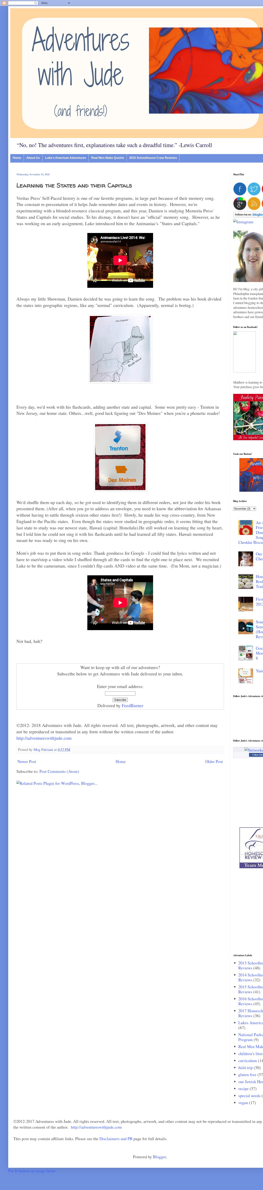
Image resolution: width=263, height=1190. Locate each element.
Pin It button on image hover (32, 1171)
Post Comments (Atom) (59, 771)
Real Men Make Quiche (107, 157)
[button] (244, 371)
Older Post (214, 761)
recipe (243, 1088)
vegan (243, 1102)
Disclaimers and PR (116, 1138)
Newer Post (26, 761)
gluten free (247, 1074)
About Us (33, 157)
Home (17, 157)
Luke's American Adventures (65, 157)
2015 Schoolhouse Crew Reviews (153, 157)
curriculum (247, 1060)
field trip (245, 1067)
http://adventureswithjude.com (44, 738)
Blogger (159, 1157)
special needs (249, 1095)
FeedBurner (132, 705)
